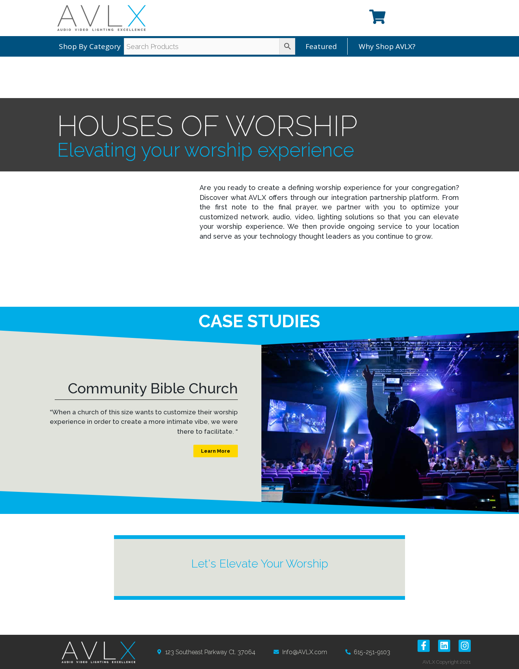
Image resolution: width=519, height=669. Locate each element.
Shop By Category (90, 46)
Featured (321, 46)
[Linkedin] (444, 646)
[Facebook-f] (424, 646)
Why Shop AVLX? (387, 46)
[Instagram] (465, 646)
